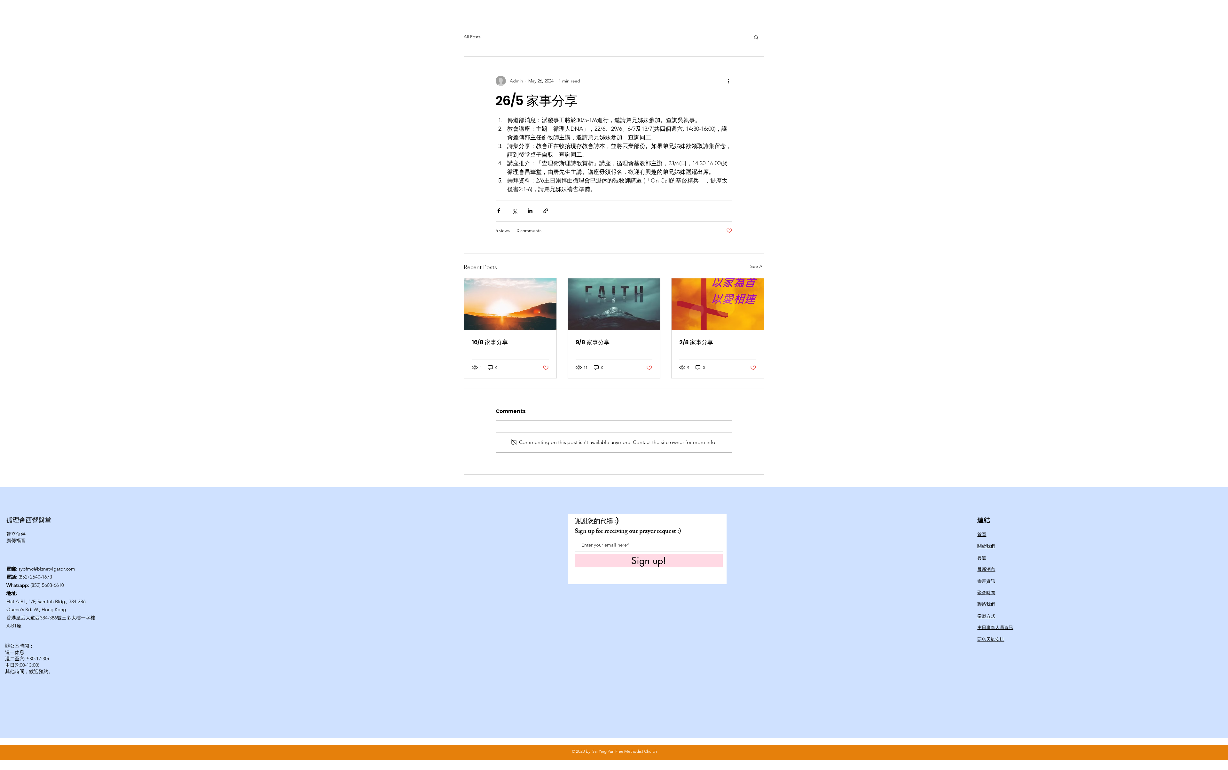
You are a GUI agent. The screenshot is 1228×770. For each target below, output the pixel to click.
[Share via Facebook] (499, 211)
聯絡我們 (986, 604)
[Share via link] (546, 211)
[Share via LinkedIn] (530, 211)
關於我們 (986, 546)
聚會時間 (986, 592)
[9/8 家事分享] (614, 304)
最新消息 (986, 569)
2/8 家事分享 (696, 342)
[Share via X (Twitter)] (514, 211)
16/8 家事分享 (490, 342)
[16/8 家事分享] (510, 304)
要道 (982, 558)
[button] (756, 37)
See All (757, 266)
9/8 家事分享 (593, 342)
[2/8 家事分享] (718, 304)
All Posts (472, 37)
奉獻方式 (986, 616)
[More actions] (728, 81)
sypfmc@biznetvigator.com (47, 569)
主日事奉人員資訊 (995, 627)
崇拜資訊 (986, 581)
